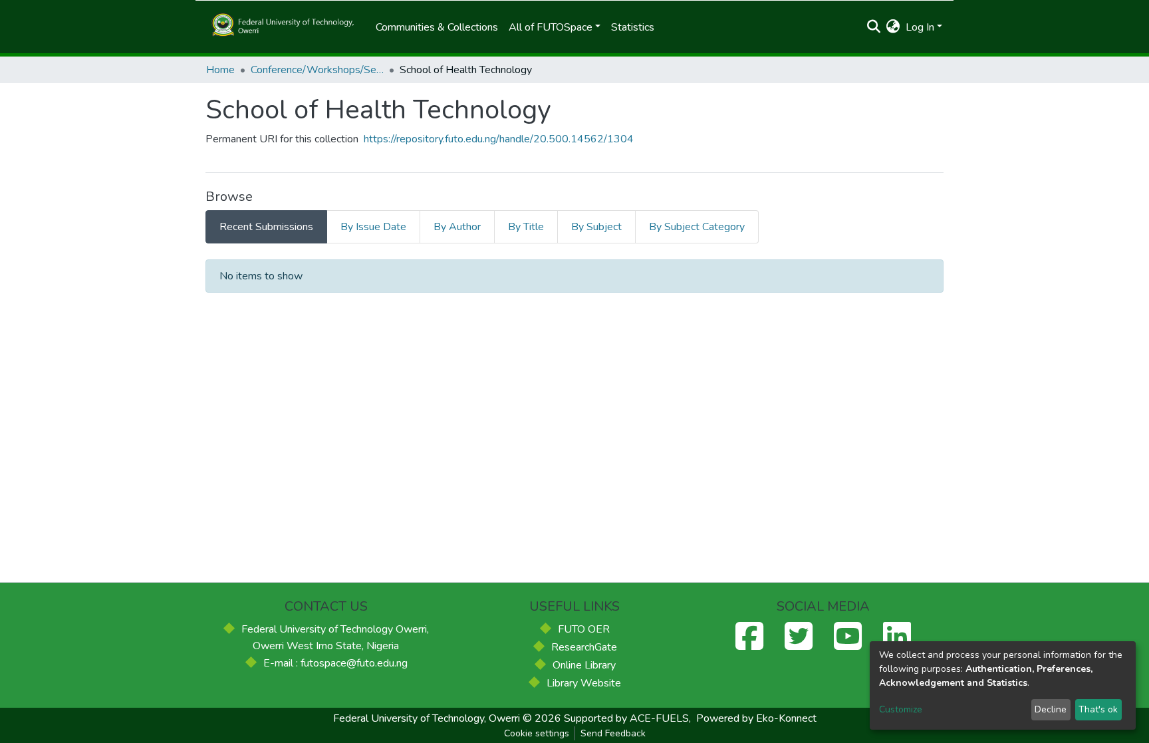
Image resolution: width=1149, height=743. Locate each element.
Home (220, 70)
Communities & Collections (437, 27)
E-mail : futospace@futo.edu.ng (335, 663)
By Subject (596, 227)
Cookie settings (536, 733)
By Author (457, 227)
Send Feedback (613, 733)
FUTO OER (584, 629)
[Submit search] (874, 27)
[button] (893, 27)
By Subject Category (697, 227)
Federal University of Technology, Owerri (426, 718)
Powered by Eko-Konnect (756, 718)
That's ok (1098, 709)
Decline (1051, 709)
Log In (920, 27)
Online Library (584, 665)
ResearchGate (584, 647)
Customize (900, 709)
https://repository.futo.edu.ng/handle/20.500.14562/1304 (499, 139)
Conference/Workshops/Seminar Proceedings (317, 70)
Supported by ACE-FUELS (626, 718)
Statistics (632, 27)
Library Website (584, 683)
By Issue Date (373, 227)
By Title (526, 227)
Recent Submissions (266, 227)
